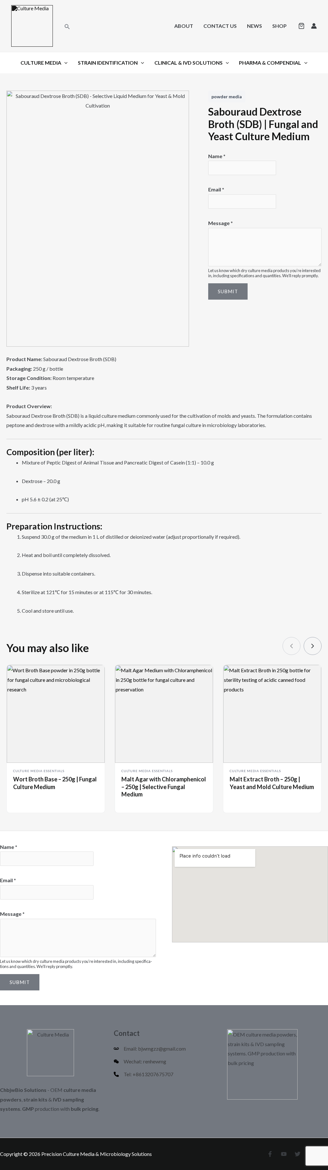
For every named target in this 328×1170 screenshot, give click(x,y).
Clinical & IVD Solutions (188, 63)
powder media (226, 96)
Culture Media (40, 63)
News (254, 26)
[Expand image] (180, 99)
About (183, 26)
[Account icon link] (314, 26)
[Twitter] (297, 1154)
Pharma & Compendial (270, 63)
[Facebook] (270, 1154)
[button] (67, 26)
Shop (279, 26)
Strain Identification (108, 63)
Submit (228, 291)
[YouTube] (284, 1154)
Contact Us (220, 26)
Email (216, 189)
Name (217, 156)
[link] (313, 646)
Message (220, 223)
